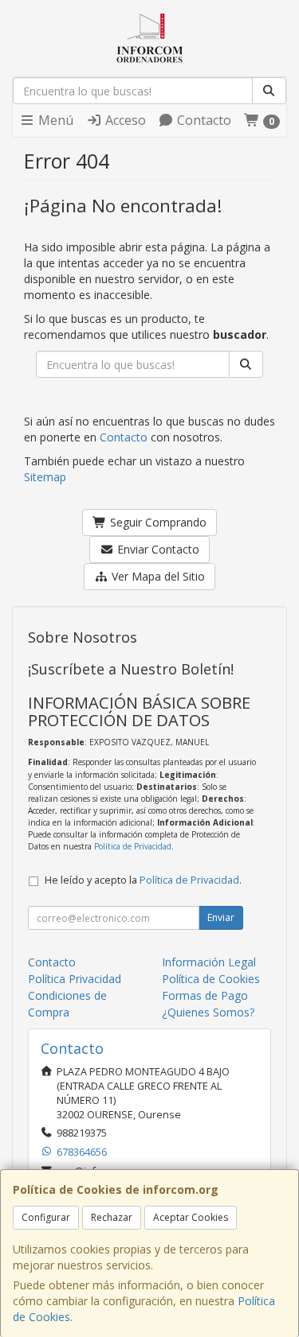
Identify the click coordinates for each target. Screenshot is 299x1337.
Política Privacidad (74, 978)
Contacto (202, 120)
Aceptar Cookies (190, 1217)
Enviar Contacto (156, 549)
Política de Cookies (211, 978)
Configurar (46, 1217)
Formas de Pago (205, 995)
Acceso (124, 120)
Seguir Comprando (157, 522)
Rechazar (111, 1217)
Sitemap (45, 476)
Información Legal (209, 962)
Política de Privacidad (132, 846)
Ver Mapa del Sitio (156, 576)
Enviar (220, 917)
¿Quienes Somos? (208, 1012)
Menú (54, 120)
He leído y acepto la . (143, 880)
